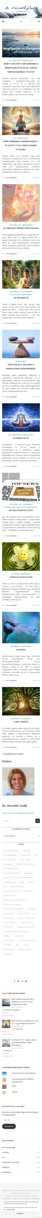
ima (5, 886)
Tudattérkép (9, 940)
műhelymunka (24, 913)
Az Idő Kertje (21, 298)
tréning (7, 936)
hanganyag (28, 873)
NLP (35, 913)
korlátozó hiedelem (12, 904)
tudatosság (19, 936)
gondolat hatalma (12, 873)
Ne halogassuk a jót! (21, 510)
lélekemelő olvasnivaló (14, 909)
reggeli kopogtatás (26, 918)
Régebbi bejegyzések (13, 754)
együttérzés (25, 859)
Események (36, 1199)
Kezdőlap (8, 1196)
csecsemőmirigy (10, 855)
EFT (10, 60)
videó (26, 945)
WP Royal (28, 1193)
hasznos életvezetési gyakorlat (18, 877)
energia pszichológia (25, 864)
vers (18, 945)
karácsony (28, 891)
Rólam (6, 761)
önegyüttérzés (24, 949)
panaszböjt (9, 918)
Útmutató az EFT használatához (24, 1073)
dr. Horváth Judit (21, 7)
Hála (14, 1086)
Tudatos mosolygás (21, 577)
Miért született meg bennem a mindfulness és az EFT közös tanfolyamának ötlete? (21, 68)
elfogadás (8, 864)
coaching (27, 850)
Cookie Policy (11, 1209)
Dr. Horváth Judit (14, 805)
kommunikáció (10, 895)
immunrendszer (17, 886)
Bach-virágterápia (11, 850)
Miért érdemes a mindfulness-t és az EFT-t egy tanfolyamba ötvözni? (21, 145)
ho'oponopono (10, 882)
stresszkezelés (10, 922)
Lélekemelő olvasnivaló (21, 646)
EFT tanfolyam (10, 859)
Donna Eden (26, 855)
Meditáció (17, 60)
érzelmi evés (9, 949)
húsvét (31, 882)
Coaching (13, 225)
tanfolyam (8, 927)
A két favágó (21, 722)
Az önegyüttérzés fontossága (21, 228)
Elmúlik (14, 1092)
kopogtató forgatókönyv (15, 900)
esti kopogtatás (11, 868)
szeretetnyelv (27, 922)
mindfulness (9, 913)
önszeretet (9, 954)
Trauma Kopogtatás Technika (16, 931)
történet (8, 945)
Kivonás (21, 650)
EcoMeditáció (21, 438)
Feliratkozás (9, 1126)
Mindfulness (28, 60)
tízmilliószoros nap (28, 940)
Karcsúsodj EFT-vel (12, 891)
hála (22, 882)
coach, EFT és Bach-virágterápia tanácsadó (18, 813)
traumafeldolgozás (25, 927)
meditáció (32, 909)
